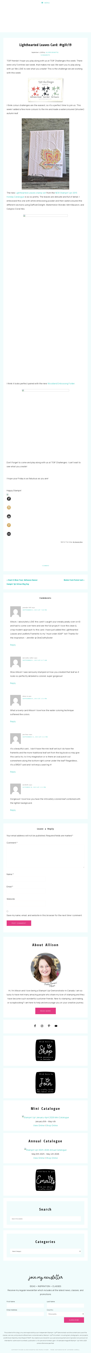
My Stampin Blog (78, 542)
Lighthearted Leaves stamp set (31, 192)
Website (11, 899)
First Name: (11, 1301)
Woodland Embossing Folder (61, 383)
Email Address (12, 1310)
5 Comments (45, 55)
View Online (39, 1125)
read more (45, 1011)
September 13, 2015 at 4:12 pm (35, 737)
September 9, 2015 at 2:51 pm (35, 698)
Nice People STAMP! (45, 19)
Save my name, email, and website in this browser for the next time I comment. (44, 915)
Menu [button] (47, 3)
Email (10, 886)
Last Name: (51, 1301)
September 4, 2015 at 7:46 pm (35, 610)
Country (50, 1310)
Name (10, 874)
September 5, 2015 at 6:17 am (35, 660)
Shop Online (52, 1125)
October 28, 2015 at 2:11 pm (34, 787)
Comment (12, 842)
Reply (13, 644)
